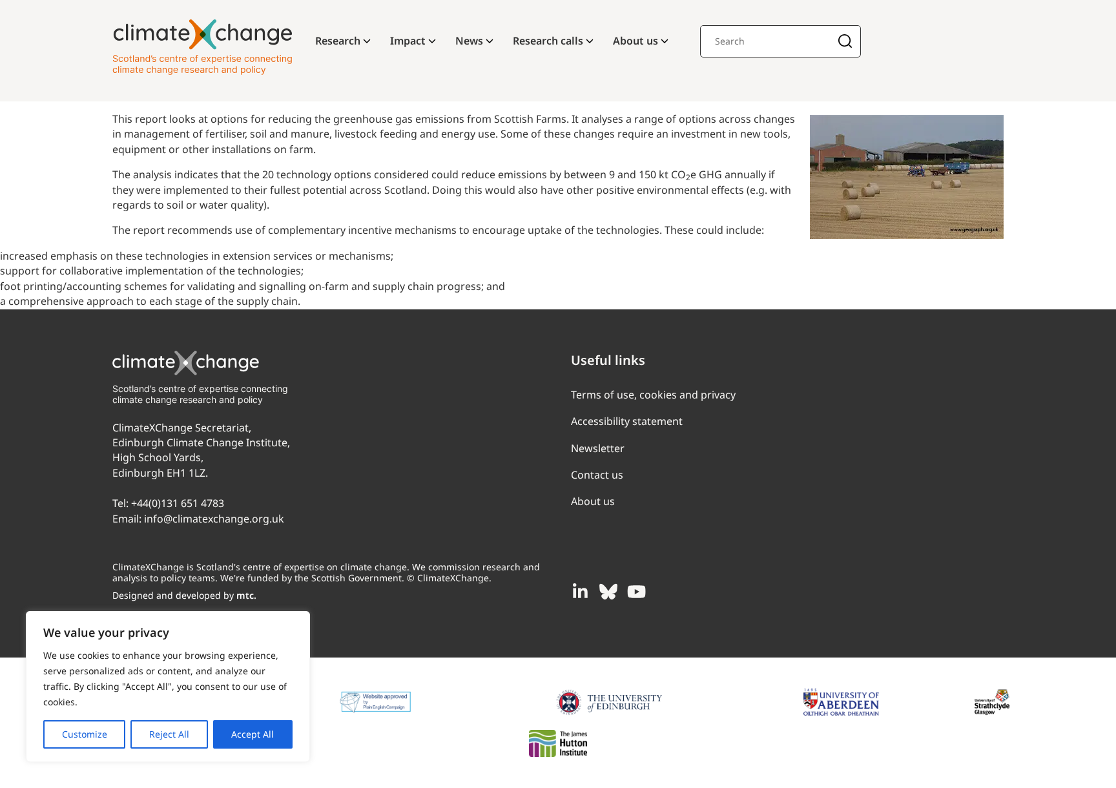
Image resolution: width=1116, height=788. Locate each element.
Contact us (597, 475)
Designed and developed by (184, 595)
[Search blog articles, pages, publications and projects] (845, 42)
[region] (168, 686)
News (469, 41)
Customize (84, 734)
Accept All (252, 734)
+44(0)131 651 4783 (177, 503)
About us (635, 41)
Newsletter (598, 448)
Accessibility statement (627, 421)
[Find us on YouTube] (637, 592)
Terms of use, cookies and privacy (653, 395)
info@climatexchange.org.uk (214, 519)
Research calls (548, 41)
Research (337, 41)
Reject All (169, 734)
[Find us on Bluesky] (608, 592)
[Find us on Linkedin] (580, 592)
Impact (408, 41)
